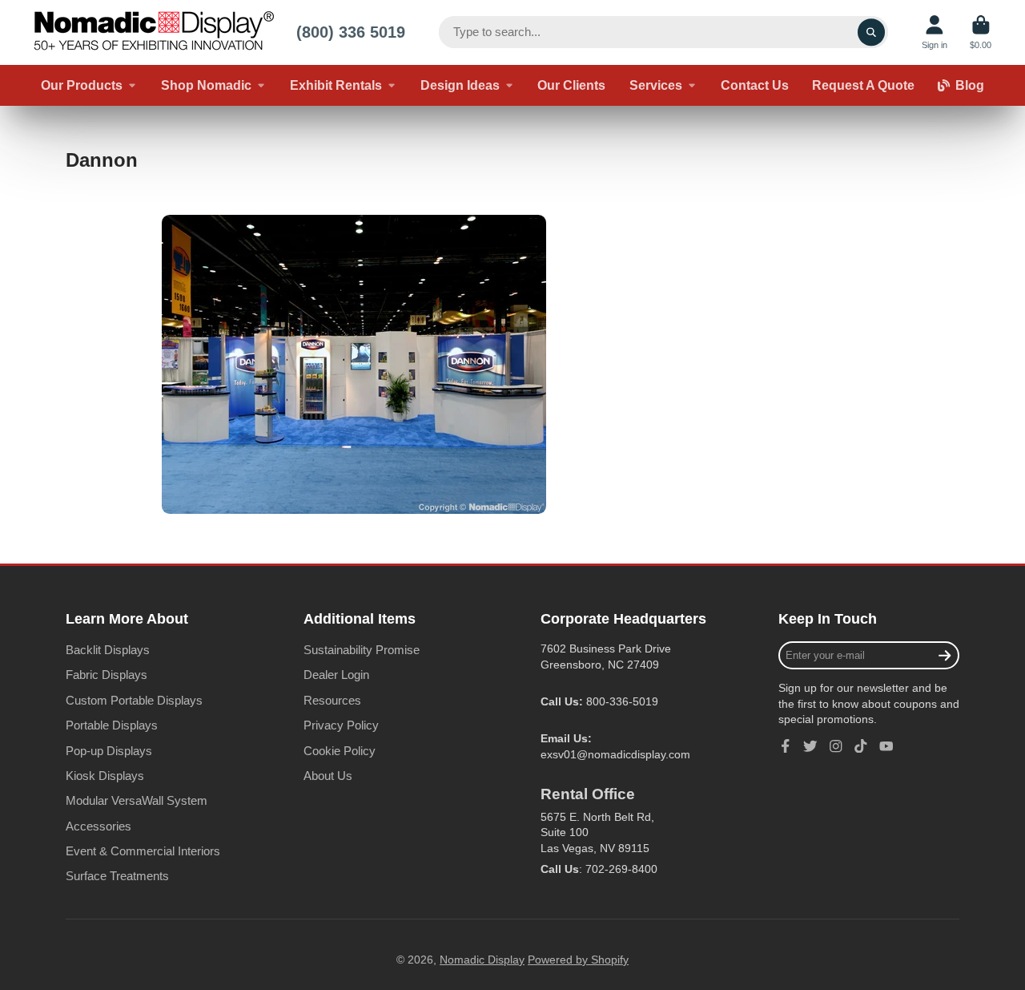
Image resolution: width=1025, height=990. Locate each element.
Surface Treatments (117, 876)
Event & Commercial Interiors (143, 851)
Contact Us (755, 85)
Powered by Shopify (578, 959)
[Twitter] (810, 746)
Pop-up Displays (109, 751)
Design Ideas (460, 85)
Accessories (98, 826)
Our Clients (571, 85)
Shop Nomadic (206, 85)
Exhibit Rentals (336, 85)
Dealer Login (336, 674)
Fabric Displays (106, 674)
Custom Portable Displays (134, 700)
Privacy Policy (341, 725)
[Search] (871, 32)
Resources (332, 700)
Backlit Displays (108, 650)
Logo (154, 32)
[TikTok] (861, 746)
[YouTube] (886, 746)
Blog (969, 85)
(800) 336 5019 (350, 31)
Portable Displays (112, 725)
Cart (980, 32)
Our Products (82, 85)
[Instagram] (836, 746)
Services (655, 85)
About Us (327, 775)
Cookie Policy (339, 751)
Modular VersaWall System (136, 800)
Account (934, 32)
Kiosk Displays (105, 775)
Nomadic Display (482, 959)
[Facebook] (785, 746)
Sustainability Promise (361, 650)
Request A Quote (863, 85)
